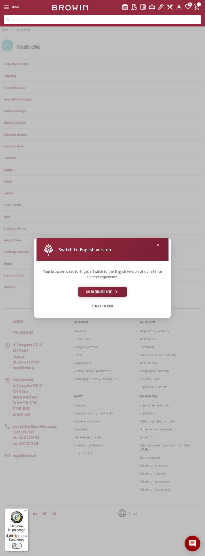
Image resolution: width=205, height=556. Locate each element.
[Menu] (25, 512)
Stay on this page (102, 305)
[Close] (158, 245)
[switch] (17, 546)
